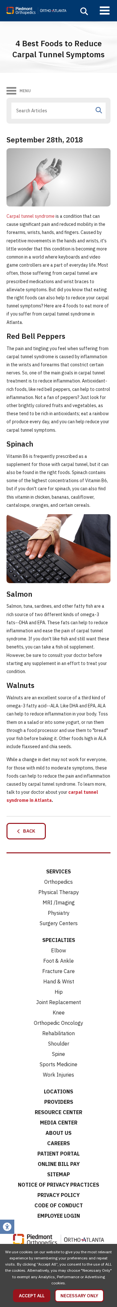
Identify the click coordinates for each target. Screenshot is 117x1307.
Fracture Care (58, 971)
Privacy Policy (58, 1195)
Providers (58, 1102)
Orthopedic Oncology (58, 1023)
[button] (84, 11)
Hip (59, 992)
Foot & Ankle (58, 961)
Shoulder (58, 1043)
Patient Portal (58, 1153)
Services (58, 871)
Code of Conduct (58, 1205)
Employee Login (58, 1216)
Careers (58, 1143)
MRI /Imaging (59, 902)
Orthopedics (58, 882)
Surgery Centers (59, 923)
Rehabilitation (58, 1033)
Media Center (58, 1122)
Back (27, 831)
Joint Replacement (58, 1002)
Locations (58, 1091)
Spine (58, 1054)
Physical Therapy (58, 892)
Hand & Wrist (58, 981)
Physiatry (59, 913)
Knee (59, 1012)
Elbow (58, 950)
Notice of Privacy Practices (58, 1184)
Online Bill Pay (59, 1164)
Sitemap (58, 1174)
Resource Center (58, 1112)
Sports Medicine (58, 1064)
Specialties (58, 940)
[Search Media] (99, 110)
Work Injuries (58, 1074)
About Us (59, 1133)
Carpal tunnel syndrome (30, 216)
